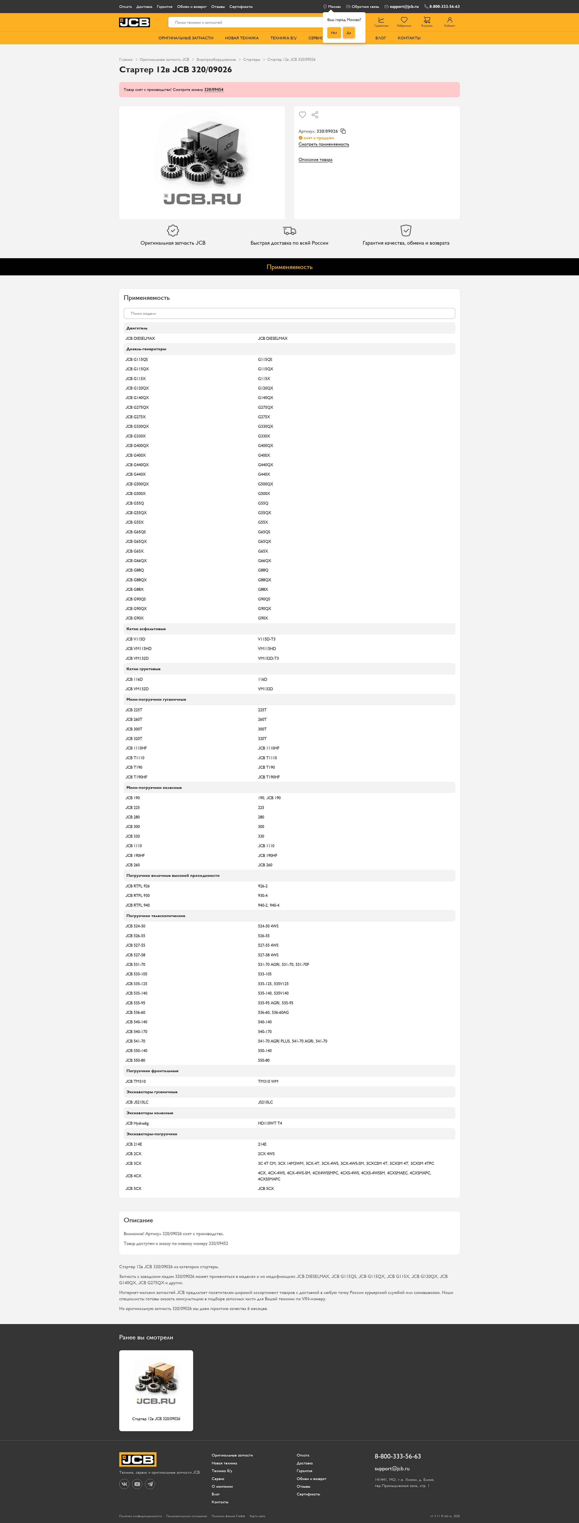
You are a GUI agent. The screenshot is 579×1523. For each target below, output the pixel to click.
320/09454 (213, 89)
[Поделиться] (315, 115)
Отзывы (218, 6)
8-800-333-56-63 (445, 6)
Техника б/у (284, 37)
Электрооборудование (216, 59)
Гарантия (165, 6)
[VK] (124, 1484)
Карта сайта (257, 1516)
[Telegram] (150, 1484)
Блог (380, 37)
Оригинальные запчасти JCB (164, 59)
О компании (222, 1486)
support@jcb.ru (404, 6)
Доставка (144, 6)
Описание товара (315, 159)
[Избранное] (302, 115)
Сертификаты (241, 6)
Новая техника (242, 37)
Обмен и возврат (192, 6)
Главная (126, 59)
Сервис (316, 37)
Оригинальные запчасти (186, 37)
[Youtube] (137, 1484)
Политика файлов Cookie (228, 1516)
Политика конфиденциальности (140, 1516)
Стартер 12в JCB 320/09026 (156, 1418)
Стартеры (251, 59)
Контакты (409, 37)
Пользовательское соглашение (186, 1516)
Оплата (125, 6)
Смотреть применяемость (324, 144)
